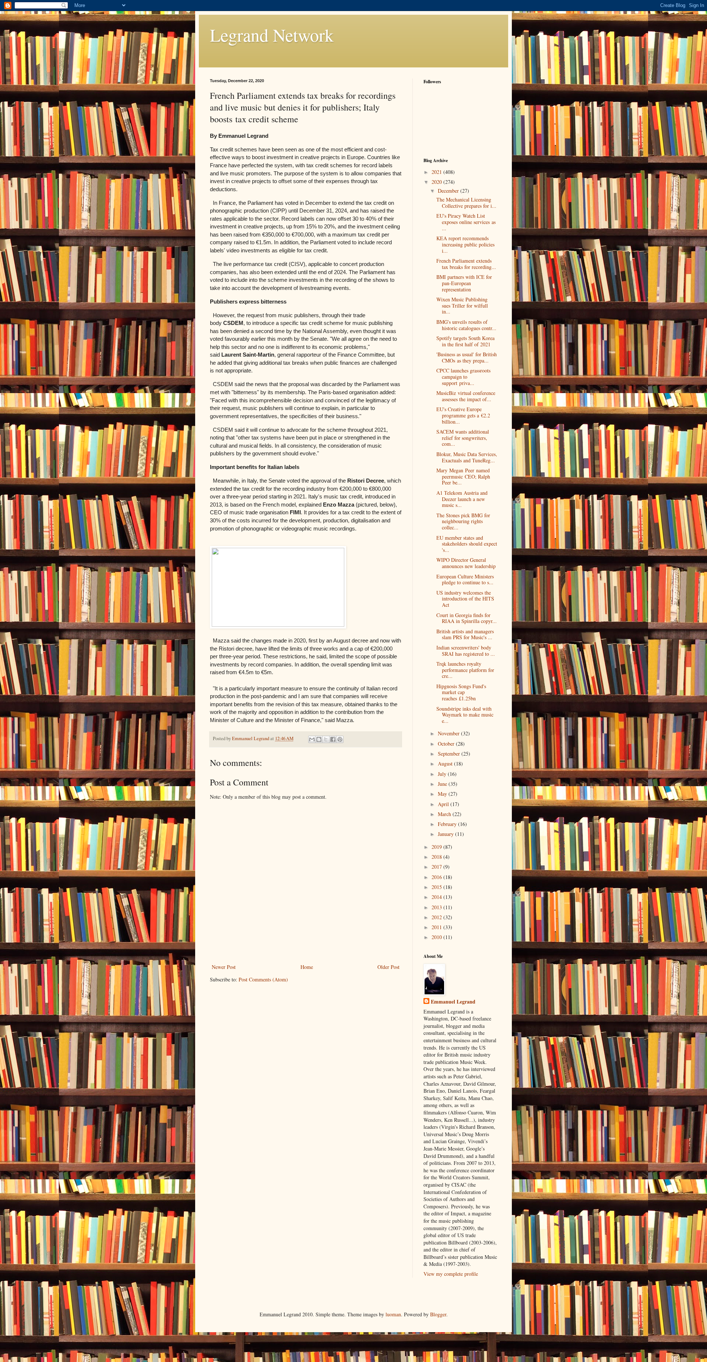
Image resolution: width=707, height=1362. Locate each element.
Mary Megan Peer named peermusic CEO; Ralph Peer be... (463, 476)
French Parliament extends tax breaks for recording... (466, 263)
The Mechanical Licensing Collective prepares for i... (466, 202)
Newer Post (224, 966)
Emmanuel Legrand (453, 1001)
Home (306, 966)
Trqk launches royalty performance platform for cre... (465, 670)
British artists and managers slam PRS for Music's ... (465, 634)
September (449, 753)
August (446, 763)
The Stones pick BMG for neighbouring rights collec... (463, 521)
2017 (437, 866)
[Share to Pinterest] (340, 739)
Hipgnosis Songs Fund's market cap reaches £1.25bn (461, 692)
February (448, 823)
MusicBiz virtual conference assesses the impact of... (465, 396)
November (449, 733)
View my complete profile (450, 1273)
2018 (437, 856)
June (443, 783)
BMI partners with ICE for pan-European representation (464, 283)
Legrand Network (272, 34)
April (444, 804)
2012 (437, 917)
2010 (437, 937)
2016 (437, 876)
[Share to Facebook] (333, 739)
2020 (437, 181)
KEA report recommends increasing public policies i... (465, 244)
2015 (437, 886)
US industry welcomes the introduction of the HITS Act (465, 599)
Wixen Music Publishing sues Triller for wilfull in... (462, 305)
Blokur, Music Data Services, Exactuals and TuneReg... (466, 457)
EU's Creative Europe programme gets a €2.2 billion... (463, 415)
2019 (437, 846)
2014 (437, 896)
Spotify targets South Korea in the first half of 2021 (465, 341)
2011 (437, 927)
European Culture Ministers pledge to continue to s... (465, 579)
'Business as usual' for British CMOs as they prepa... (466, 357)
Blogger (438, 1314)
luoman (393, 1314)
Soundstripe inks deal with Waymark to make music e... (464, 715)
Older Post (388, 966)
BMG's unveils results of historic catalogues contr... (466, 325)
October (447, 743)
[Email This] (312, 739)
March (445, 813)
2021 (437, 171)
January (446, 833)
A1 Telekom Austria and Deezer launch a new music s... (462, 499)
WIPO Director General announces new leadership (466, 563)
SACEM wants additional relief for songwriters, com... (462, 438)
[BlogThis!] (319, 739)
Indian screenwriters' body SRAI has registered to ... (465, 650)
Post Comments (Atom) (263, 979)
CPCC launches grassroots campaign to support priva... (463, 376)
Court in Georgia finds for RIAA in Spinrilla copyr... (466, 618)
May (443, 793)
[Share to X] (326, 739)
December (449, 190)
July (443, 773)
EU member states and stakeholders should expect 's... (466, 544)
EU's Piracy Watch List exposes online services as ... (466, 222)
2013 (437, 907)
